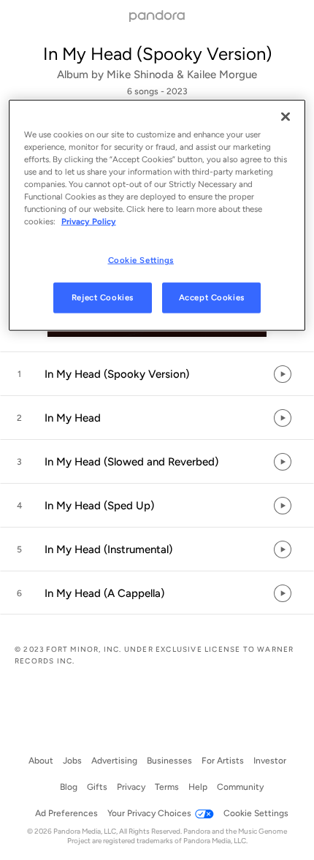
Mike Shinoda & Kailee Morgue (182, 74)
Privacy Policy (88, 221)
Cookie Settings (141, 260)
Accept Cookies (212, 297)
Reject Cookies (103, 297)
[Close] (285, 116)
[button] (157, 374)
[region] (157, 215)
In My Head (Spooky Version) (157, 53)
